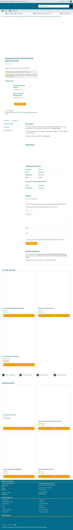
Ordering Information (44, 503)
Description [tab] (6, 120)
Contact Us (5, 499)
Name (27, 227)
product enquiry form (51, 260)
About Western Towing (8, 501)
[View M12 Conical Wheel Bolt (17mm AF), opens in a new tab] (19, 87)
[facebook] (8, 524)
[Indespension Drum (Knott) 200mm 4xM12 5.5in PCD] (18, 36)
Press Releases (6, 503)
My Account (42, 499)
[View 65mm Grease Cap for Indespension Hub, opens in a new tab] (23, 95)
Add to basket (20, 104)
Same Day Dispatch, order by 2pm (43, 13)
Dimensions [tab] (14, 120)
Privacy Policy (6, 511)
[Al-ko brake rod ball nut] (19, 398)
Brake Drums (22, 16)
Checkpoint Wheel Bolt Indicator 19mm (13, 308)
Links (4, 507)
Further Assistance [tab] (8, 130)
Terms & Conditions (43, 509)
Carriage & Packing (43, 511)
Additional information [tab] (9, 123)
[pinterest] (12, 524)
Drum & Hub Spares (15, 16)
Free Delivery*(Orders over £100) (15, 13)
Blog (4, 505)
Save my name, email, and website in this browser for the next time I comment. (45, 239)
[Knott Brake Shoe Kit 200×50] (19, 336)
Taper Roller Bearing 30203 (45, 469)
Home (2, 16)
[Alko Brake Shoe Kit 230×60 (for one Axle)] (54, 401)
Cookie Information (7, 509)
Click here (27, 72)
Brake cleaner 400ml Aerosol (46, 308)
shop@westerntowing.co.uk (22, 1)
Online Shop (7, 16)
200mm (40, 169)
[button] (15, 10)
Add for (17, 89)
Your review (29, 214)
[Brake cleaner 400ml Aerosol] (54, 288)
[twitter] (10, 524)
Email (27, 233)
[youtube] (15, 524)
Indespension (41, 172)
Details (19, 315)
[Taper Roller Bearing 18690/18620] (19, 449)
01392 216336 (11, 1)
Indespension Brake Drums (32, 16)
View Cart (41, 501)
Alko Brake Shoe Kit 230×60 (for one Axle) (49, 421)
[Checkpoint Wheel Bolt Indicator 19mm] (19, 288)
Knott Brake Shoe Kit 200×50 (11, 356)
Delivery (41, 505)
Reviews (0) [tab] (6, 127)
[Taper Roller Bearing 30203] (54, 449)
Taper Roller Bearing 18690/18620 (12, 469)
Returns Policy (42, 507)
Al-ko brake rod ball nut (9, 414)
